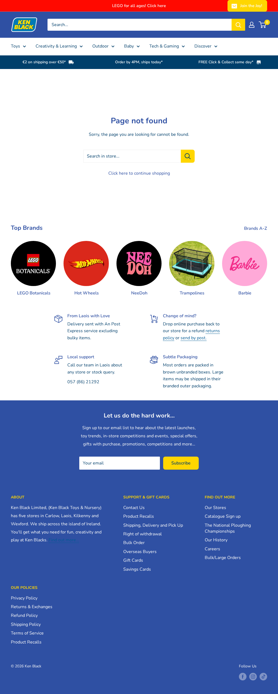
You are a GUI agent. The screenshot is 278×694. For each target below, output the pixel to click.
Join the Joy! (251, 5)
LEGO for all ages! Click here (139, 5)
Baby (129, 46)
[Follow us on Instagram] (253, 676)
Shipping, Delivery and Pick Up (153, 525)
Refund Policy (24, 615)
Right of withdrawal (142, 534)
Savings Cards (137, 569)
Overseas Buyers (140, 552)
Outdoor (100, 46)
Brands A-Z (256, 228)
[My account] (251, 25)
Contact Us (134, 508)
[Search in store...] (188, 156)
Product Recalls (138, 516)
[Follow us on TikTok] (263, 676)
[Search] (238, 25)
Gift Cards (133, 560)
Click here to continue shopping (139, 173)
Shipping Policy (26, 624)
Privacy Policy (24, 598)
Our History (216, 540)
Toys (15, 46)
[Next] (267, 263)
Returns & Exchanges (31, 607)
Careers (212, 549)
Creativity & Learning (56, 46)
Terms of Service (27, 633)
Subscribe (181, 463)
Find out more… (64, 540)
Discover (202, 46)
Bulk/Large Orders (223, 558)
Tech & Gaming (164, 46)
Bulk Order (134, 543)
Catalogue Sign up (223, 516)
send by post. (194, 338)
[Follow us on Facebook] (243, 676)
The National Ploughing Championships (228, 528)
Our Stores (215, 508)
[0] (262, 24)
